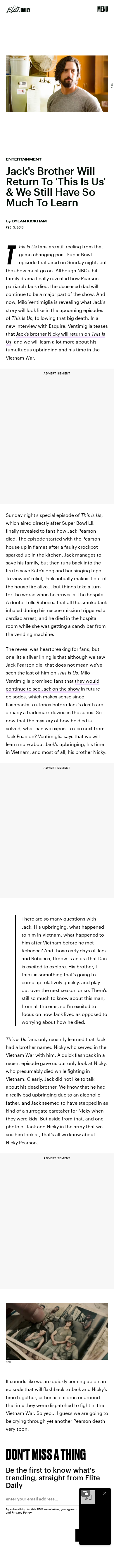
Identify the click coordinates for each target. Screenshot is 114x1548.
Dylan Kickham (29, 221)
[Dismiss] (104, 1493)
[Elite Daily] (18, 9)
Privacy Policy (22, 1512)
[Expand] (85, 1493)
